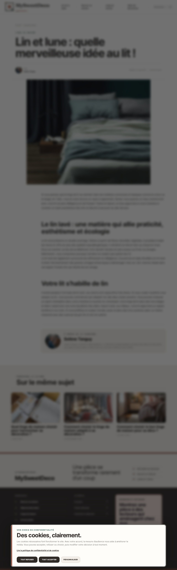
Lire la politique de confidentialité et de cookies (38, 550)
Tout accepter (49, 560)
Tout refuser (27, 560)
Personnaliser (70, 560)
